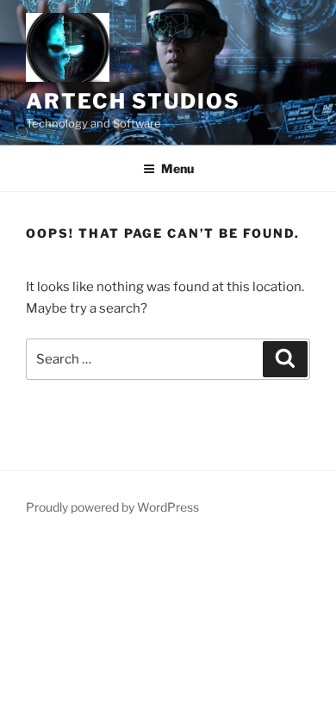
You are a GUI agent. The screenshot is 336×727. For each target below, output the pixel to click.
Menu (177, 168)
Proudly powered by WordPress (112, 507)
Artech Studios (133, 101)
